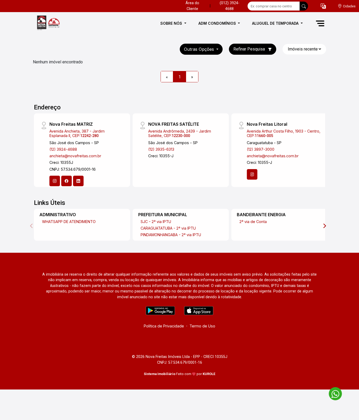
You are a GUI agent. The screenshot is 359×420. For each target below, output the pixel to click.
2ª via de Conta (253, 221)
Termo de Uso (202, 326)
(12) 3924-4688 (63, 149)
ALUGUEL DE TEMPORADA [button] (276, 23)
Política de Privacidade (164, 326)
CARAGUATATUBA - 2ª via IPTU (168, 228)
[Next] (324, 226)
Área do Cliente (192, 6)
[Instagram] (54, 181)
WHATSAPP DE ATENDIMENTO (69, 221)
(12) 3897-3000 (260, 149)
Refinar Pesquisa (249, 49)
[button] (323, 6)
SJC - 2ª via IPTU (156, 221)
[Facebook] (66, 181)
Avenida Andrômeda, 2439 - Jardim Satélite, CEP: (179, 133)
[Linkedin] (78, 181)
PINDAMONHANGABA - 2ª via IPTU (171, 234)
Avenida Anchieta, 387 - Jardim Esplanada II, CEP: (77, 133)
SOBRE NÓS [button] (171, 23)
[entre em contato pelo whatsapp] (333, 392)
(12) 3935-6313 (161, 149)
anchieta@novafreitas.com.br (75, 156)
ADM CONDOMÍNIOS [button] (217, 23)
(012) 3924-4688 (229, 6)
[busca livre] (304, 6)
